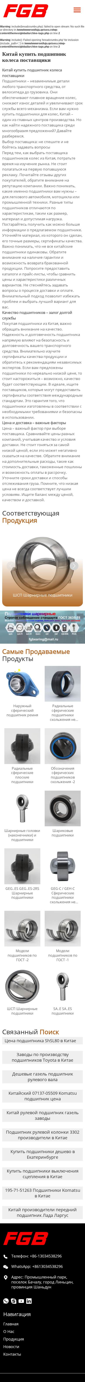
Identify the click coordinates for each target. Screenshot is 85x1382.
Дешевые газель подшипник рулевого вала (42, 1076)
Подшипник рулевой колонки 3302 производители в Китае (42, 1135)
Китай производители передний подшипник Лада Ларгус (42, 1212)
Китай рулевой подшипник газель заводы (43, 1115)
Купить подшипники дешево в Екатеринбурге (42, 1154)
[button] (74, 566)
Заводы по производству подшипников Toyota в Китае (42, 1057)
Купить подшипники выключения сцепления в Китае (42, 1173)
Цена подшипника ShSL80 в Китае (40, 1041)
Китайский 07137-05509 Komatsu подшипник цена (42, 1096)
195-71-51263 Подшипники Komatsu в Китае (42, 1193)
